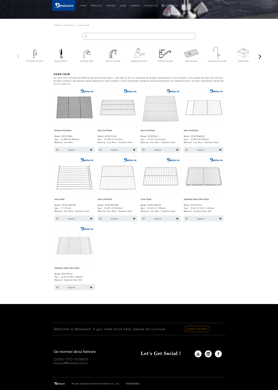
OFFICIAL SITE (171, 5)
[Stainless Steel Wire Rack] (204, 176)
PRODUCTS (96, 5)
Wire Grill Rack (105, 130)
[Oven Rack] (160, 176)
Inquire (71, 150)
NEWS (123, 5)
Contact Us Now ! (197, 328)
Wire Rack (59, 199)
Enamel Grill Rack (63, 130)
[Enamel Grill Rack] (74, 107)
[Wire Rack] (74, 176)
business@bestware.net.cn (71, 363)
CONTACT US (150, 5)
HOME (83, 5)
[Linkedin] (208, 353)
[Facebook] (218, 353)
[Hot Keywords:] (86, 36)
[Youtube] (198, 353)
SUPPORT (111, 5)
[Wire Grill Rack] (117, 107)
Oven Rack (146, 199)
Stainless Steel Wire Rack (196, 199)
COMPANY (135, 5)
